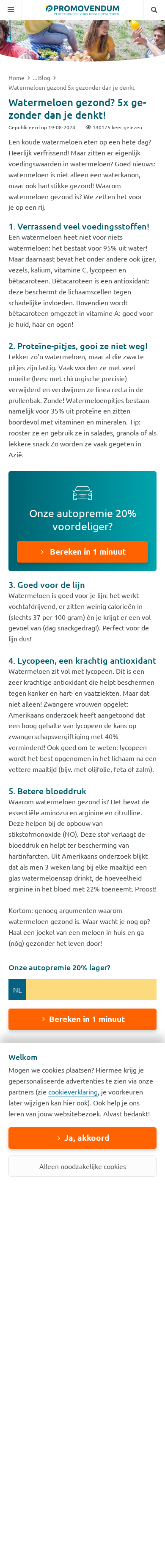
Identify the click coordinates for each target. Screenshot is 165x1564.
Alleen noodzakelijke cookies (82, 1166)
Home (17, 77)
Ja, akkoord (86, 1137)
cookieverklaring (73, 1091)
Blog (45, 77)
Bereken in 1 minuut (87, 551)
